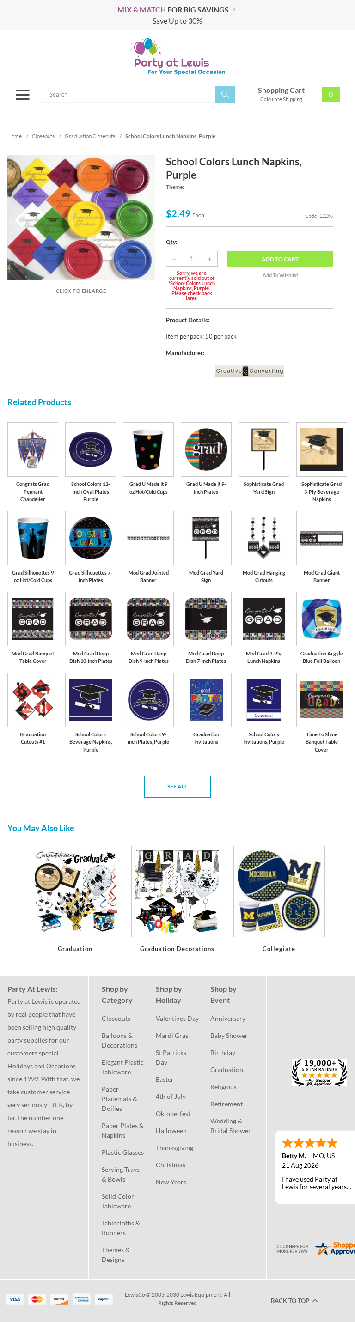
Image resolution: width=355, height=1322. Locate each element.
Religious (223, 1087)
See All (177, 786)
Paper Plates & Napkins (123, 1130)
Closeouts (116, 1018)
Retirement (226, 1104)
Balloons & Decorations (119, 1040)
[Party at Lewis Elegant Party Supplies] (177, 56)
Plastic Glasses (123, 1152)
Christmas (170, 1165)
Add (280, 258)
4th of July (171, 1096)
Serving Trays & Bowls (121, 1174)
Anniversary (227, 1018)
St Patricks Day (172, 1057)
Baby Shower (229, 1035)
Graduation (226, 1069)
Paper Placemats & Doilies (120, 1098)
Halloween (171, 1130)
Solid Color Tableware (118, 1201)
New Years (171, 1182)
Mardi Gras (172, 1035)
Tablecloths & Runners (121, 1228)
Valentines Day (177, 1018)
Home (14, 136)
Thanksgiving (174, 1148)
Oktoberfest (173, 1113)
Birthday (222, 1052)
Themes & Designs (116, 1254)
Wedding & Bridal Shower (230, 1125)
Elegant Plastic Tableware (123, 1067)
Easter (165, 1079)
